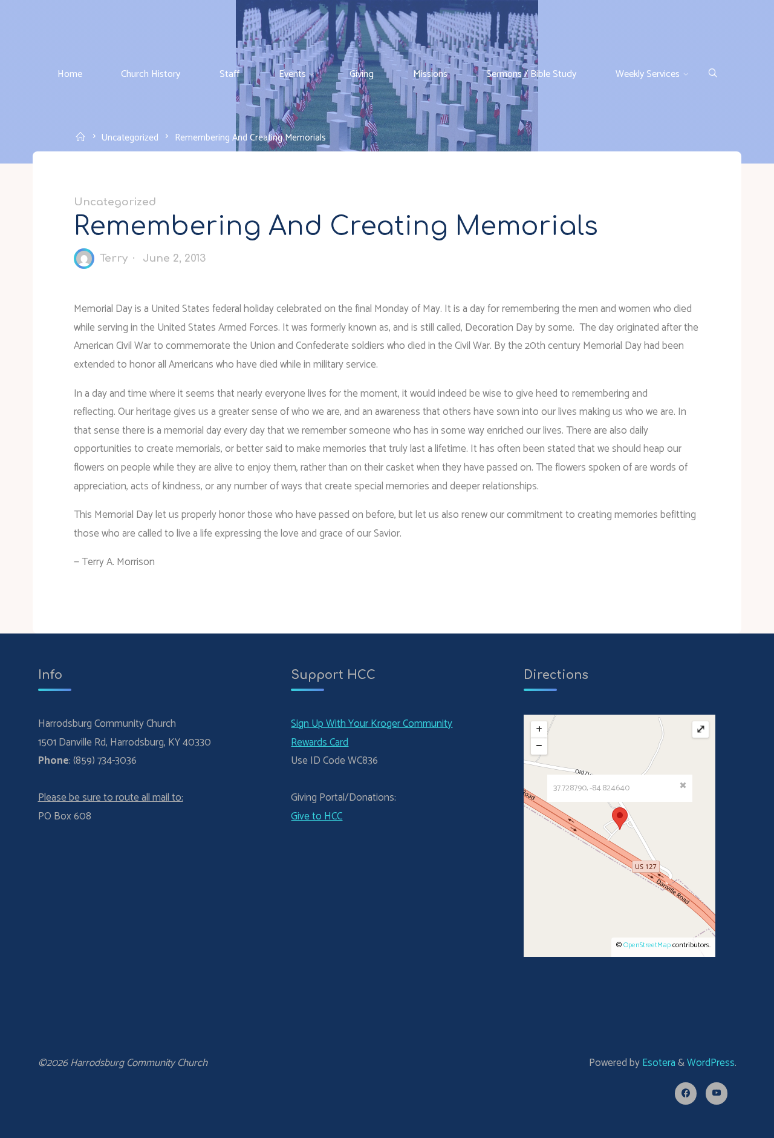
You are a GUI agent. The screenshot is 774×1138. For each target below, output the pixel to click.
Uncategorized (130, 137)
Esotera (657, 1062)
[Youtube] (717, 1093)
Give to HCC (316, 816)
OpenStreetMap (647, 945)
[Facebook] (686, 1093)
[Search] (712, 74)
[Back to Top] (727, 1121)
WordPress (711, 1062)
